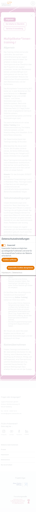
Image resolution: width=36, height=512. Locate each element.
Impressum (6, 273)
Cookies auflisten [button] (10, 260)
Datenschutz (17, 273)
